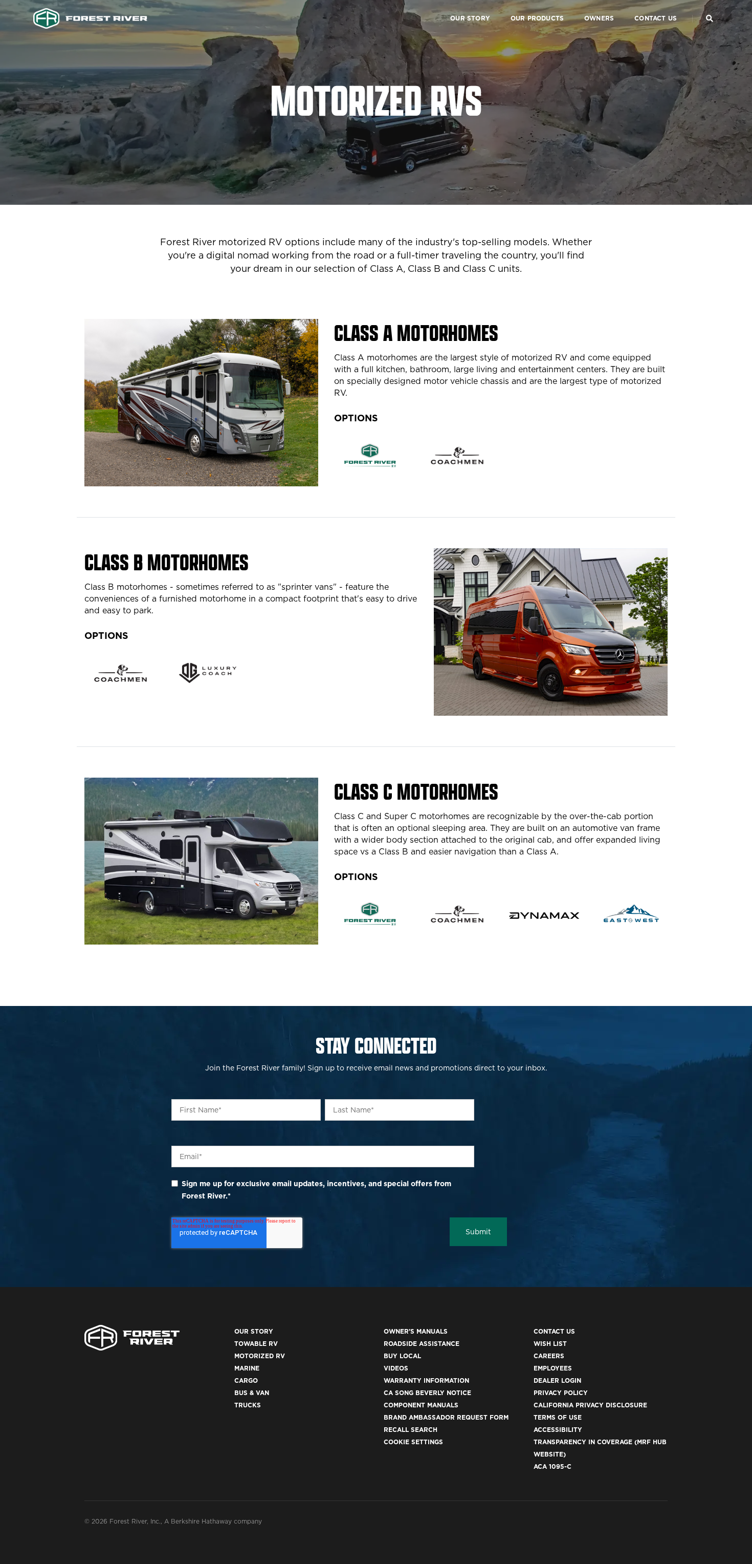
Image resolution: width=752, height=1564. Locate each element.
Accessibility (558, 1429)
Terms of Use (558, 1417)
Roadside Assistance (421, 1343)
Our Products (537, 18)
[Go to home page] (90, 18)
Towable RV (256, 1343)
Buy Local (402, 1356)
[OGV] (208, 673)
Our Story (470, 18)
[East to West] (631, 914)
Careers (549, 1356)
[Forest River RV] (370, 455)
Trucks (247, 1405)
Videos (396, 1368)
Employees (553, 1368)
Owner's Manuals (416, 1331)
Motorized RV (259, 1356)
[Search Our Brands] (709, 18)
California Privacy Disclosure (590, 1405)
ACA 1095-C (552, 1466)
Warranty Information (426, 1380)
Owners (599, 18)
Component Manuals (421, 1405)
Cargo (246, 1380)
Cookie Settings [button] (413, 1442)
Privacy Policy (561, 1392)
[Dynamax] (544, 915)
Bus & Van (251, 1392)
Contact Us (655, 18)
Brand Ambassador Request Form (446, 1417)
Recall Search (410, 1429)
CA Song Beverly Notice (427, 1392)
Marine (246, 1368)
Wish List (550, 1343)
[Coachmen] (457, 455)
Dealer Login (557, 1380)
